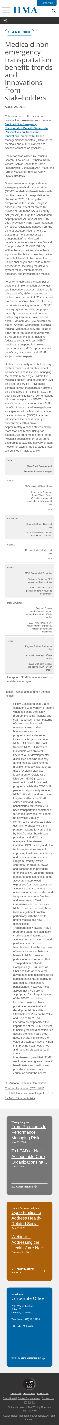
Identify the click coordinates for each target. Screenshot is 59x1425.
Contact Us (48, 1398)
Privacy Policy (29, 1393)
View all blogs (21, 32)
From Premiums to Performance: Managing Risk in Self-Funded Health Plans (29, 1137)
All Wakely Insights (22, 1186)
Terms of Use (43, 1393)
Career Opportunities (29, 1398)
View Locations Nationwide (26, 1358)
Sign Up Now (29, 1410)
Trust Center (15, 1393)
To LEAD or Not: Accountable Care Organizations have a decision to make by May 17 (29, 1162)
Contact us (46, 3)
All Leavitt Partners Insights (22, 1271)
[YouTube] (33, 1401)
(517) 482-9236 (32, 1319)
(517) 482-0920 (25, 1325)
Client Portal (9, 1398)
